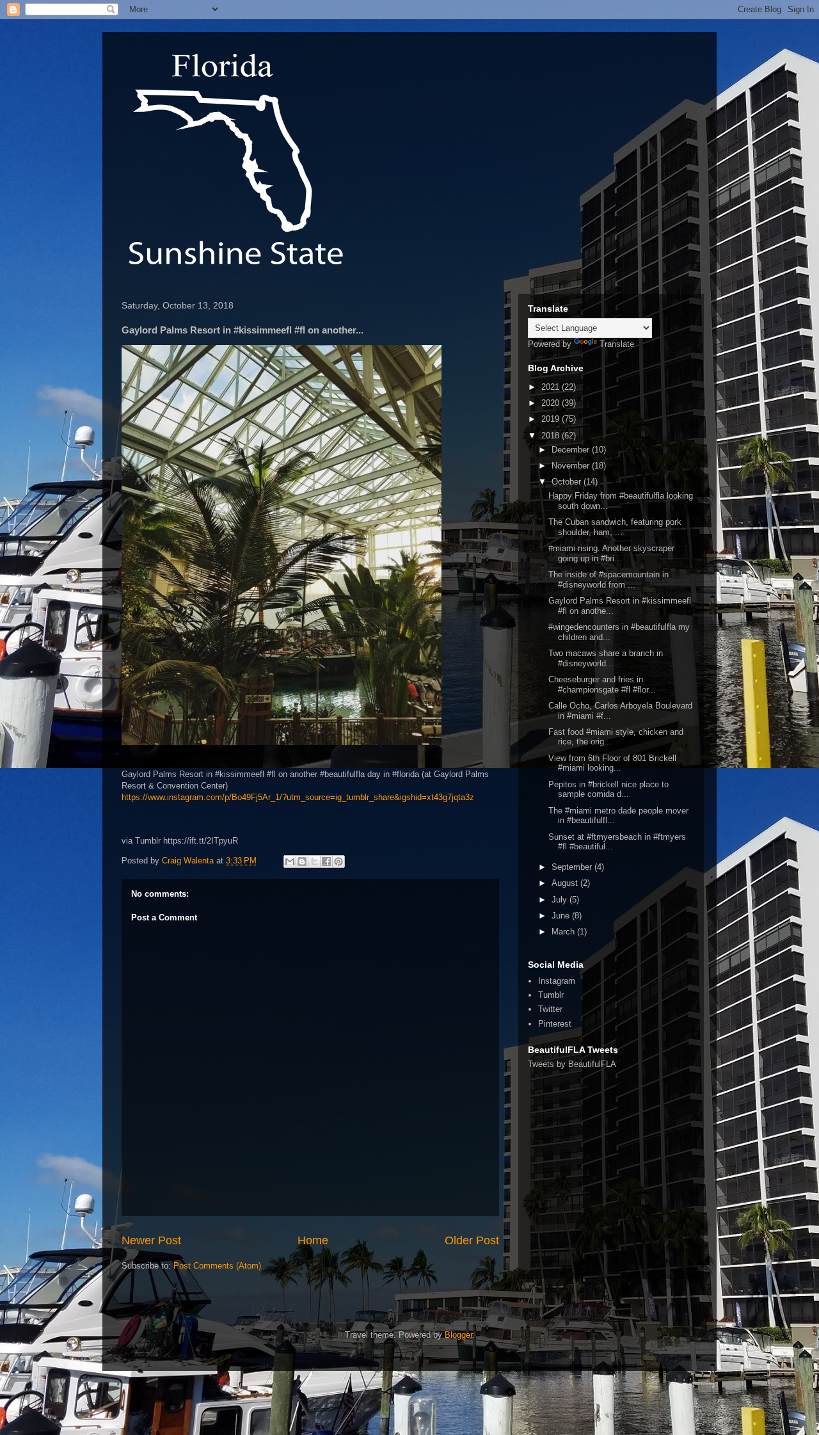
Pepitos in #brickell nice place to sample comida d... (608, 789)
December (572, 449)
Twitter (550, 1009)
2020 (551, 403)
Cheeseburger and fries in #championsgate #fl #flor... (602, 684)
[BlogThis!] (302, 861)
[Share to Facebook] (326, 861)
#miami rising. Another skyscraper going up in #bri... (611, 553)
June (562, 915)
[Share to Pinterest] (338, 861)
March (564, 931)
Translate (617, 344)
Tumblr (551, 995)
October (568, 481)
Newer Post (151, 1240)
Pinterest (554, 1024)
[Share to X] (314, 861)
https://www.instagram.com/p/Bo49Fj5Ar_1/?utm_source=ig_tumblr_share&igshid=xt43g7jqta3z (298, 797)
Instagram (556, 981)
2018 (551, 435)
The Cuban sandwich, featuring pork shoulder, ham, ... (614, 527)
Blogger (458, 1335)
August (566, 883)
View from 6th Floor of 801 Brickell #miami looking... (612, 763)
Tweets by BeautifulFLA (572, 1064)
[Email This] (289, 861)
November (572, 465)
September (573, 867)
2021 (551, 387)
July (560, 899)
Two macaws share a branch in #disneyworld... (605, 658)
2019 (551, 419)
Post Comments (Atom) (217, 1266)
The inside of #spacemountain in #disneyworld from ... (608, 579)
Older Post (472, 1240)
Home (313, 1240)
